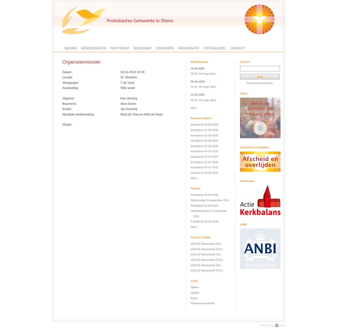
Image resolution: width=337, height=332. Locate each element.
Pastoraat (120, 48)
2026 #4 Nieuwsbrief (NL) (206, 243)
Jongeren (165, 48)
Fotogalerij (215, 48)
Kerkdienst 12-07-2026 (204, 162)
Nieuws (70, 48)
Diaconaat (142, 48)
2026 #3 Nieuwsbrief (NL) (206, 254)
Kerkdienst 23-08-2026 (204, 130)
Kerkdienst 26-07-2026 (204, 151)
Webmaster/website (202, 303)
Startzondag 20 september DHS (210, 200)
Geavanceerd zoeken (260, 83)
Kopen (194, 298)
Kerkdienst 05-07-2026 (204, 167)
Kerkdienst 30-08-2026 (204, 124)
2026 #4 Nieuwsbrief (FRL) (207, 249)
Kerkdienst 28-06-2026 (204, 172)
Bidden (195, 287)
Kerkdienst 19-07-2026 (204, 156)
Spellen (195, 292)
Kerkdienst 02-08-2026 (204, 146)
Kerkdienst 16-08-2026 (204, 135)
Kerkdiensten (93, 48)
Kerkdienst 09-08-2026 (204, 140)
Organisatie (189, 48)
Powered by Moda (273, 325)
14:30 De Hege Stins (203, 86)
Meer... (195, 107)
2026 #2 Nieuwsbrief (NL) (206, 265)
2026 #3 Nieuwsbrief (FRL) (207, 259)
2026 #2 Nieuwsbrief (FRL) (207, 270)
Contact (237, 48)
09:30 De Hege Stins (203, 73)
